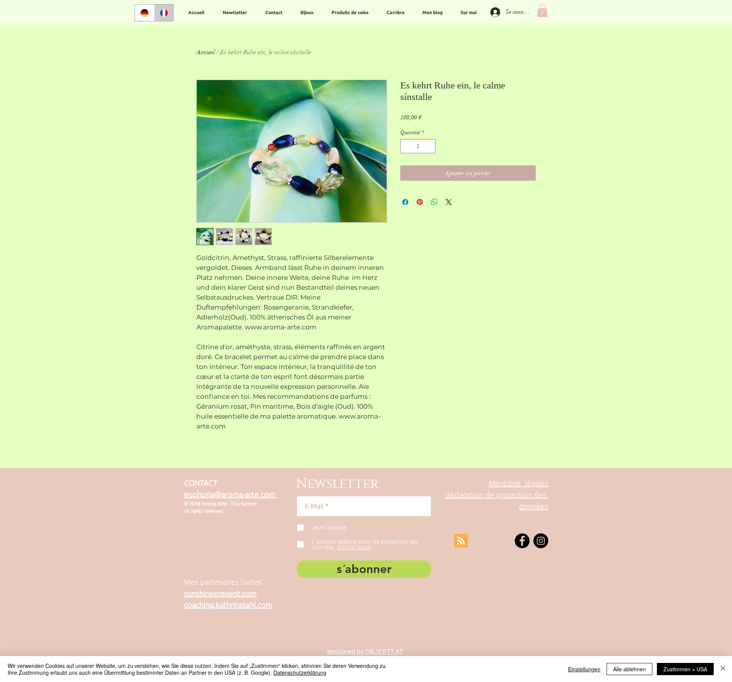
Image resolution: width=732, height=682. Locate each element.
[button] (542, 10)
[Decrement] (406, 146)
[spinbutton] (418, 146)
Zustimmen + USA (685, 669)
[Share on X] (448, 202)
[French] (163, 13)
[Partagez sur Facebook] (405, 202)
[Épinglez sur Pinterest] (419, 202)
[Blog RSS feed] (461, 541)
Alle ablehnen (629, 669)
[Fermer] (722, 669)
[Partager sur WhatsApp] (434, 202)
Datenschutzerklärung (299, 672)
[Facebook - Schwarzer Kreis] (522, 540)
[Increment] (429, 146)
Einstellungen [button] (584, 669)
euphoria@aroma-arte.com (230, 494)
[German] (144, 13)
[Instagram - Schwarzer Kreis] (540, 540)
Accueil (205, 52)
